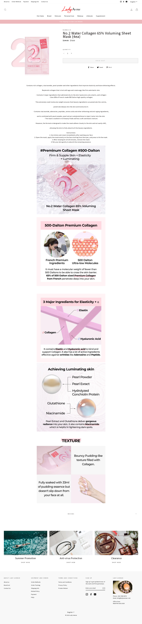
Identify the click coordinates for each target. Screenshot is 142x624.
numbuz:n (67, 30)
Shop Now (25, 562)
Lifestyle (89, 16)
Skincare (58, 16)
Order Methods (16, 2)
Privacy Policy (62, 585)
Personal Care (69, 16)
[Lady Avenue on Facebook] (91, 594)
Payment (26, 2)
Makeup (80, 16)
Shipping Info (35, 2)
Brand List (7, 585)
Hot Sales (40, 16)
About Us (6, 2)
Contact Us (44, 2)
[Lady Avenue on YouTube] (95, 594)
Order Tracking (35, 585)
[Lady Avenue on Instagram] (87, 594)
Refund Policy (35, 591)
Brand (49, 16)
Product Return (63, 588)
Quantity (67, 49)
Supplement (100, 16)
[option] (71, 22)
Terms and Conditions (65, 582)
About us (6, 582)
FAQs (32, 597)
